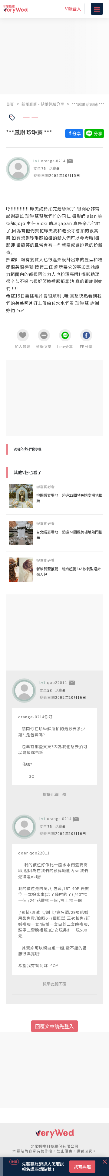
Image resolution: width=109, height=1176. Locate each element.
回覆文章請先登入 (54, 1026)
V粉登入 (73, 8)
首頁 (10, 104)
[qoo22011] (24, 690)
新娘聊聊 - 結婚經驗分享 (42, 104)
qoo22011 (57, 682)
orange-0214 (53, 160)
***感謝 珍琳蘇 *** (88, 104)
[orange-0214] (18, 169)
